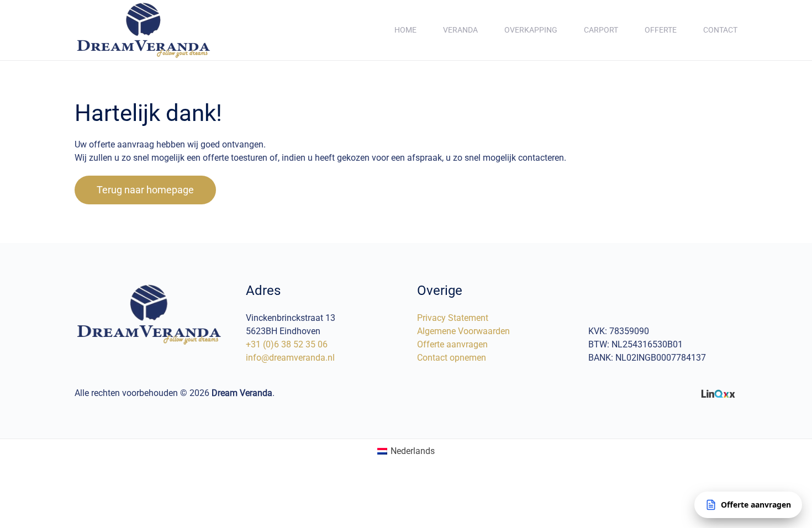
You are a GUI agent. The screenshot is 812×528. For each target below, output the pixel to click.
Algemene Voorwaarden (463, 331)
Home (405, 29)
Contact (720, 29)
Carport (601, 29)
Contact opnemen (451, 357)
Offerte (661, 29)
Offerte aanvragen (452, 344)
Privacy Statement (452, 318)
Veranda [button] (460, 29)
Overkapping (530, 29)
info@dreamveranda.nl (290, 357)
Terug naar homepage (145, 190)
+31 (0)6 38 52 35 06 (287, 344)
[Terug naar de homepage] (144, 30)
